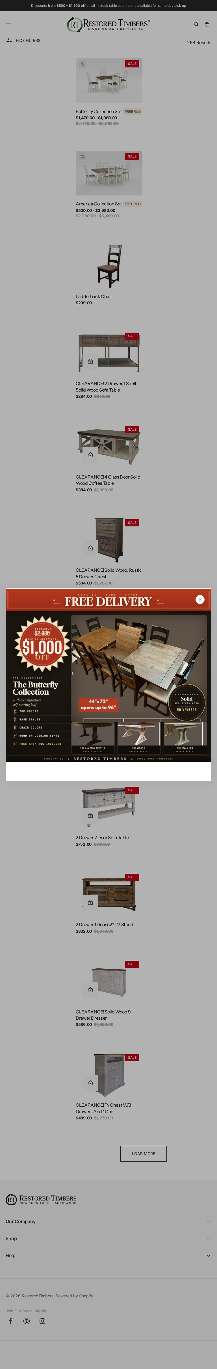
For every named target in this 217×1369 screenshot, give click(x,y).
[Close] (200, 599)
